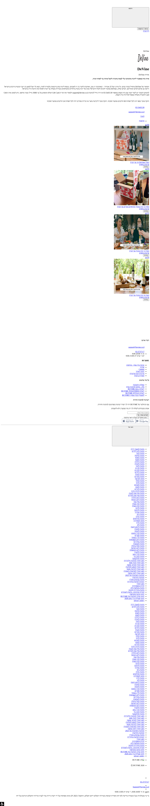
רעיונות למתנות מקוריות (135, 582)
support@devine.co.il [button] (136, 112)
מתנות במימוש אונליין (136, 579)
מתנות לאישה (139, 455)
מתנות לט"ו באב (138, 554)
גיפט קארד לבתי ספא (136, 563)
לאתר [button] (142, 116)
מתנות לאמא (139, 458)
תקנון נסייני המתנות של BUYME (132, 596)
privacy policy (139, 601)
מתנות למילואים (138, 518)
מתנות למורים (139, 476)
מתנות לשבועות (138, 544)
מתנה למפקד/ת (139, 521)
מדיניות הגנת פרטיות (137, 373)
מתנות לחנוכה (139, 531)
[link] (72, 770)
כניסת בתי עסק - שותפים (135, 365)
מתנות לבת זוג (139, 470)
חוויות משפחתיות (138, 586)
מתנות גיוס (140, 514)
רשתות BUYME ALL (136, 389)
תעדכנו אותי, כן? (142, 415)
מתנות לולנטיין (139, 552)
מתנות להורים (139, 489)
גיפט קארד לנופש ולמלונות (135, 567)
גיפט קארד (140, 584)
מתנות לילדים (139, 472)
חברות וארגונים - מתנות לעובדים (132, 592)
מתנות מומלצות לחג (137, 588)
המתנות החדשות (138, 577)
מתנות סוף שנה (139, 502)
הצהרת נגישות (139, 376)
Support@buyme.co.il (141, 787)
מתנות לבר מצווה (138, 504)
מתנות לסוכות (139, 529)
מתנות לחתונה (139, 510)
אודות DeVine (144, 75)
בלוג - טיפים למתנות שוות (135, 387)
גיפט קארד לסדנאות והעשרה (134, 571)
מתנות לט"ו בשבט (137, 533)
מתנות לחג (140, 525)
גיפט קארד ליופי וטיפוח (136, 573)
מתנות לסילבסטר (138, 558)
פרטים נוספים (144, 164)
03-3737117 (144, 782)
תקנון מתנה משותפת (137, 594)
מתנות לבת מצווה (138, 506)
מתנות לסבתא (139, 485)
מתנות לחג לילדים (138, 451)
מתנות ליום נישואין (137, 500)
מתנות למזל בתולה (137, 546)
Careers (141, 369)
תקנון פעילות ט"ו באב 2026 (134, 598)
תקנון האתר (140, 371)
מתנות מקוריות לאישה (136, 590)
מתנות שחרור (139, 512)
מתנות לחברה (139, 464)
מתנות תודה (140, 516)
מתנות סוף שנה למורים (136, 495)
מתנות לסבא (139, 487)
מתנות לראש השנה (137, 527)
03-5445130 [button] (139, 107)
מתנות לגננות (139, 474)
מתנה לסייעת (139, 479)
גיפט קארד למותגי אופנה (135, 565)
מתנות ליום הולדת (138, 497)
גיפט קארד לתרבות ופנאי (135, 569)
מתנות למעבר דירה (137, 449)
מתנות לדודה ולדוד (137, 491)
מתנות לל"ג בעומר (137, 537)
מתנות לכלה (140, 481)
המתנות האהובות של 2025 (134, 575)
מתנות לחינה (139, 508)
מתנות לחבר (140, 466)
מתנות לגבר (140, 453)
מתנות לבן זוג (139, 468)
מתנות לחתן (140, 483)
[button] (146, 4)
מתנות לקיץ (140, 523)
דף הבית (146, 31)
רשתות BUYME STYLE (135, 393)
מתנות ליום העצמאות (136, 540)
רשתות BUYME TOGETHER (132, 391)
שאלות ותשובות (138, 385)
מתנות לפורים (139, 535)
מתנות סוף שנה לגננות (136, 493)
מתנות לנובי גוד (139, 556)
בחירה (146, 167)
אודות (142, 367)
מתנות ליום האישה (137, 548)
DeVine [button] (146, 51)
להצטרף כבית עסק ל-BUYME (133, 395)
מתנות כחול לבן (138, 542)
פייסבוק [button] (141, 121)
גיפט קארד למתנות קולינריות (134, 561)
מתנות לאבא (139, 460)
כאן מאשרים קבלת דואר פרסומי (136, 418)
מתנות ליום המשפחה (137, 550)
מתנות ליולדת (139, 462)
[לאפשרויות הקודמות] (75, 310)
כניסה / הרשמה (143, 29)
